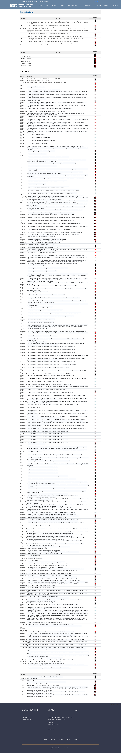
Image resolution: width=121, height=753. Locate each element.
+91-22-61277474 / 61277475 (54, 724)
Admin (106, 5)
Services (54, 5)
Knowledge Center (72, 5)
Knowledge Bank (88, 5)
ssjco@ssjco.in (51, 729)
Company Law (27, 719)
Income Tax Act (27, 717)
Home (40, 5)
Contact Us (115, 5)
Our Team (61, 739)
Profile (62, 5)
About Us (53, 739)
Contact (75, 739)
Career (68, 739)
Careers (99, 5)
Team (47, 5)
